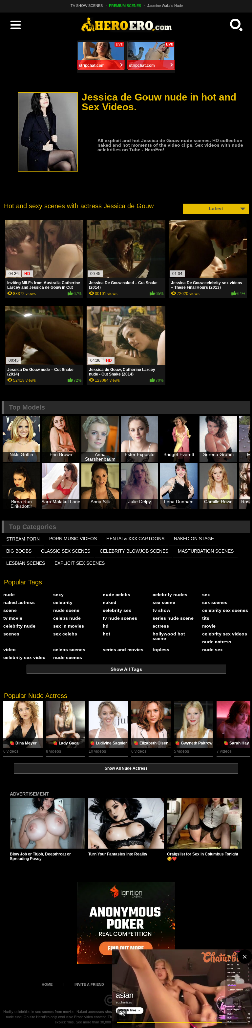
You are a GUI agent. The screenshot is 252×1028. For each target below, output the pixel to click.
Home (47, 984)
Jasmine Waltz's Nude (165, 6)
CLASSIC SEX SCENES (65, 551)
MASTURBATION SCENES (206, 551)
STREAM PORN (23, 539)
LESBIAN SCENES (25, 563)
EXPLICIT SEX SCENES (79, 563)
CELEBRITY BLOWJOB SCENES (134, 551)
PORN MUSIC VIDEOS (73, 538)
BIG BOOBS (19, 551)
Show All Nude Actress (126, 768)
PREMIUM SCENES (125, 6)
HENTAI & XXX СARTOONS (135, 538)
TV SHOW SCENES (87, 6)
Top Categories (32, 526)
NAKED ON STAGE (194, 538)
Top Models (27, 407)
